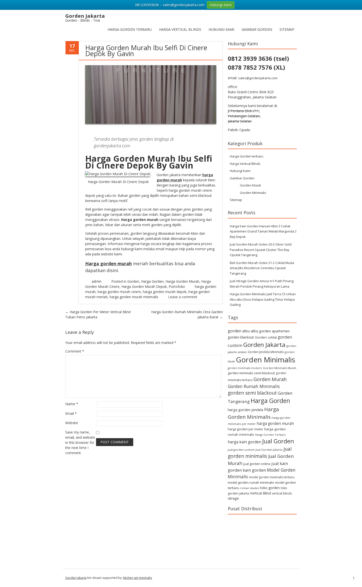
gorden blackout (241, 337)
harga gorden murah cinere (119, 291)
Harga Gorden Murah (182, 281)
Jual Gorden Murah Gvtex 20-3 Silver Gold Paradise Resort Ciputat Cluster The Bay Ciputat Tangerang (261, 249)
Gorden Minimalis (253, 192)
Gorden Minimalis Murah (279, 368)
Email (71, 413)
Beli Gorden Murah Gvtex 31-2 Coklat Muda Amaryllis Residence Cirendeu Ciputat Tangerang (262, 268)
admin (96, 281)
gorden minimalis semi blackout (251, 373)
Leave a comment (182, 296)
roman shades (249, 488)
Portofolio (177, 286)
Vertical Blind (260, 493)
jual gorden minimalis (260, 452)
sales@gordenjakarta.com (258, 78)
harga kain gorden (244, 442)
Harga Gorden (152, 281)
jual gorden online (256, 464)
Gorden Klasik (250, 185)
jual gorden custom (241, 449)
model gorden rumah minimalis (251, 482)
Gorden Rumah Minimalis (254, 386)
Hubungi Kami (221, 29)
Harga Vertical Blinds (180, 29)
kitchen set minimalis (137, 578)
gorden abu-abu (243, 331)
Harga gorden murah (108, 263)
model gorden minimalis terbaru (272, 477)
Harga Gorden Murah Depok (144, 286)
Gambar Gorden (257, 29)
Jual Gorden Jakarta (269, 449)
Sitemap (287, 29)
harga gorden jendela (245, 409)
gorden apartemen (274, 331)
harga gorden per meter (245, 429)
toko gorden (270, 487)
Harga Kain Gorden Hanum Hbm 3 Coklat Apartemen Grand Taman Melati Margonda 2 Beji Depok (263, 231)
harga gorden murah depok (164, 291)
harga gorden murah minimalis (134, 296)
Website (71, 422)
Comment (74, 351)
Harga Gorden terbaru (130, 29)
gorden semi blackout (252, 393)
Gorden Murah (270, 379)
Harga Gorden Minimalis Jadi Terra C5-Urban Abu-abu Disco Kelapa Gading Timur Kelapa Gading (263, 299)
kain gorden (254, 470)
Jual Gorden (278, 441)
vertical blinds (282, 493)
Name (71, 404)
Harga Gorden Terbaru (270, 434)
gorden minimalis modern (245, 368)
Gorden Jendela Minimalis (266, 352)
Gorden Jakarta (264, 344)
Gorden (133, 281)
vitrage (233, 498)
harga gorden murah (275, 423)
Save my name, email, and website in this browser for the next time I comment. (80, 442)
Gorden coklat (266, 337)
